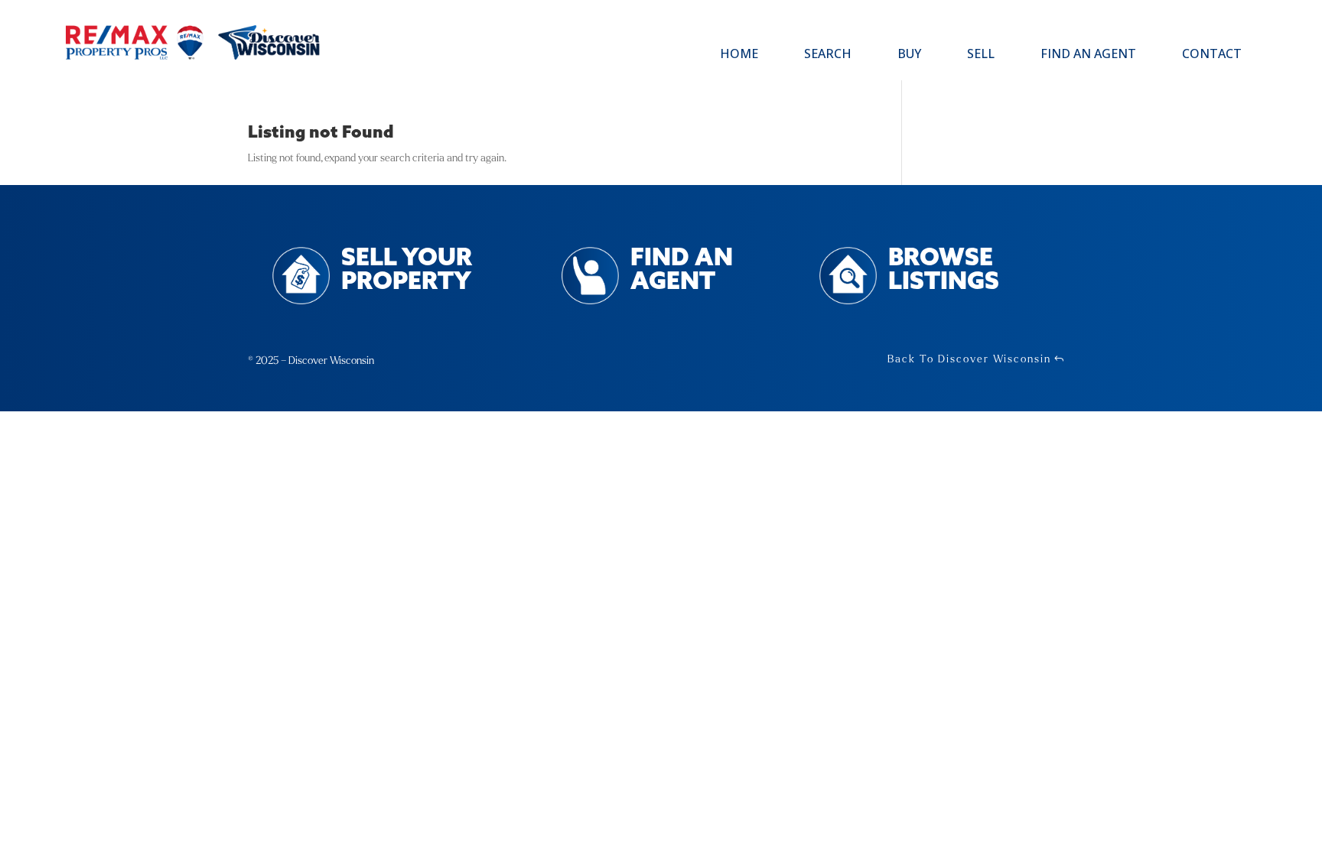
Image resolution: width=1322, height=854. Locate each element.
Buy (909, 55)
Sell (981, 55)
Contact (1212, 55)
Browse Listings (943, 270)
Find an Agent (1088, 55)
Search (827, 55)
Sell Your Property (406, 270)
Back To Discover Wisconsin (969, 359)
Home (739, 55)
